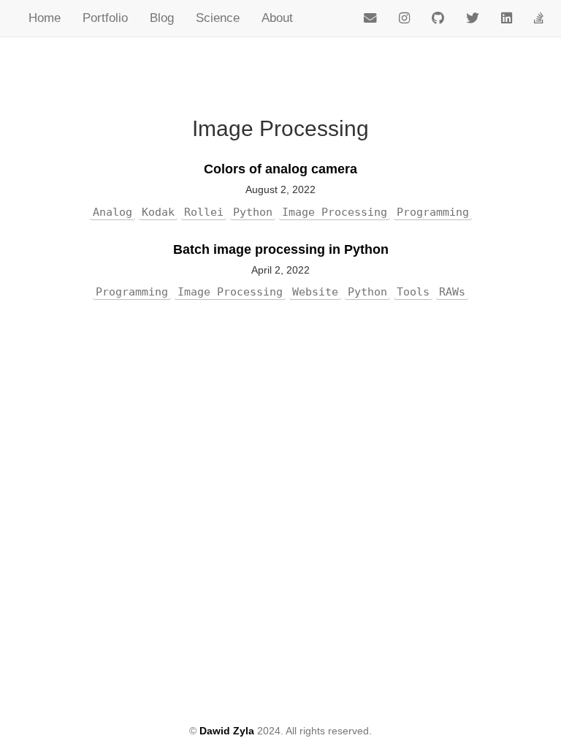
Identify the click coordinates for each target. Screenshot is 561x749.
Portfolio (105, 18)
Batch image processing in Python (281, 249)
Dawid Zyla (226, 731)
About (277, 18)
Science (218, 18)
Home (44, 18)
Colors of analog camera (280, 169)
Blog (162, 18)
